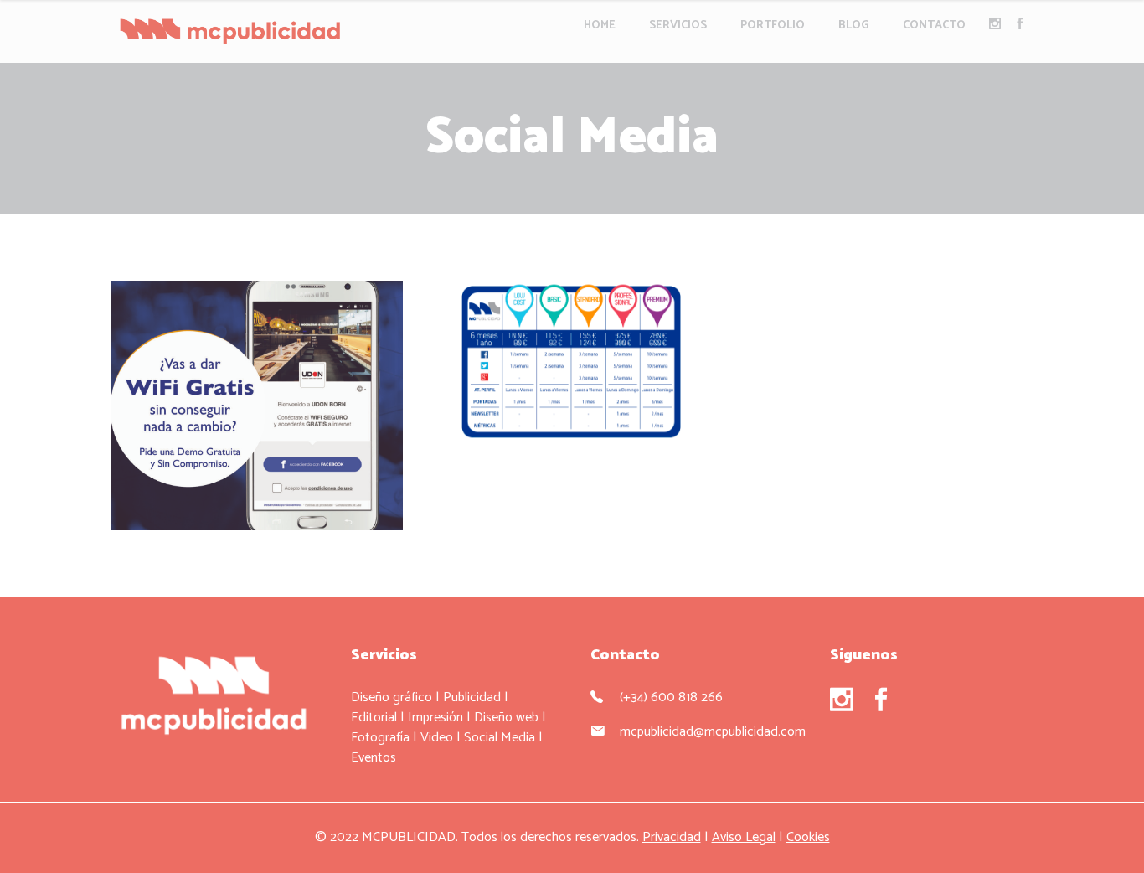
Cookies (808, 837)
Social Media (499, 737)
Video (436, 737)
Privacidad (671, 837)
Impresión (435, 717)
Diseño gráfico (391, 697)
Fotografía (380, 737)
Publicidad (472, 697)
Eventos (373, 757)
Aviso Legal (744, 837)
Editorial (374, 717)
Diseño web (506, 717)
